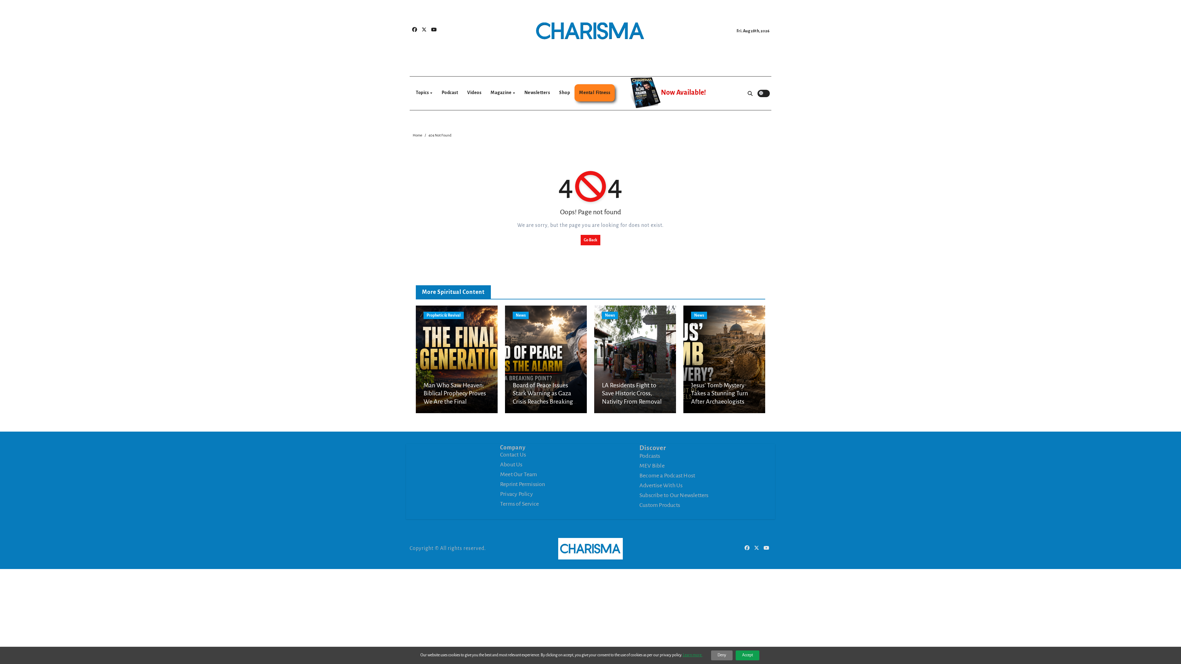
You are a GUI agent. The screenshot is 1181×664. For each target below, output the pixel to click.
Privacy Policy (516, 494)
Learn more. (692, 655)
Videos (474, 92)
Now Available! (683, 92)
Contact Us (513, 455)
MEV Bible (652, 466)
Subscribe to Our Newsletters (674, 495)
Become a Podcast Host (667, 475)
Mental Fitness (594, 92)
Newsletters (537, 92)
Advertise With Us (660, 485)
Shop (564, 92)
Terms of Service (519, 504)
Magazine (501, 92)
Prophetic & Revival (444, 315)
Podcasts (649, 456)
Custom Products (659, 505)
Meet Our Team (518, 474)
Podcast (450, 92)
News (521, 315)
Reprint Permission (522, 484)
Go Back (590, 240)
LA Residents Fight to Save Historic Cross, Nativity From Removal (632, 393)
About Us (511, 464)
